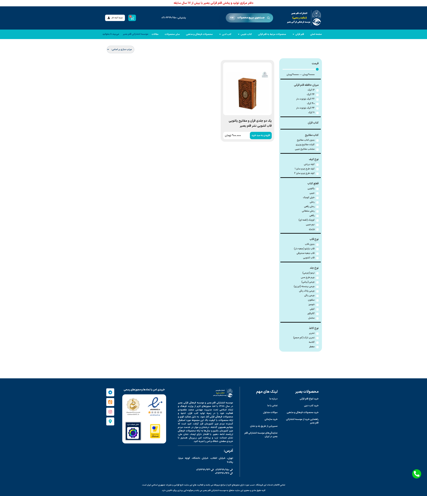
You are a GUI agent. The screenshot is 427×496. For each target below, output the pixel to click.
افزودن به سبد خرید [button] (261, 135)
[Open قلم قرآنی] (293, 34)
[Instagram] (110, 412)
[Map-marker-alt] (110, 421)
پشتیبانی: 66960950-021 (173, 18)
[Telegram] (110, 392)
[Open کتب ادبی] (220, 34)
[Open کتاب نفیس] (239, 34)
